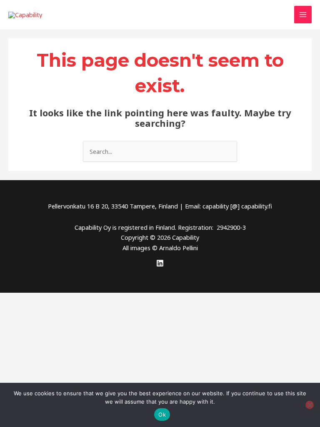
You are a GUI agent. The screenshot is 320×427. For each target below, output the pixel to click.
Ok (162, 414)
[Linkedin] (160, 263)
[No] (309, 405)
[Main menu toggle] (303, 14)
